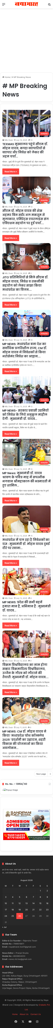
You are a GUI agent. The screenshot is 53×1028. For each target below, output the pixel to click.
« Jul (4, 927)
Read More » (11, 171)
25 (12, 916)
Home (7, 77)
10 (6, 903)
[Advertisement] (26, 42)
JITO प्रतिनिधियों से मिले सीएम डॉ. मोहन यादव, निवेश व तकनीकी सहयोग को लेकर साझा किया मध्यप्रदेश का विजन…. (25, 283)
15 (40, 903)
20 (26, 909)
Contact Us (35, 1014)
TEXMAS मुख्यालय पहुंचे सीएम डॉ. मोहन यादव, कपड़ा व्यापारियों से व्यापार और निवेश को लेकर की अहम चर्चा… (25, 150)
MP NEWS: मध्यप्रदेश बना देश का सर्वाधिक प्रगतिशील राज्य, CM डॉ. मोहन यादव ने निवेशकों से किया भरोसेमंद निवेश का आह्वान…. (24, 350)
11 (13, 903)
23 (47, 909)
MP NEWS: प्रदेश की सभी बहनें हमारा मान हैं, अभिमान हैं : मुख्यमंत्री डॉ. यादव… (26, 606)
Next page (41, 774)
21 (33, 909)
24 (6, 916)
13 (26, 903)
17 (6, 909)
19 (20, 909)
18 (13, 909)
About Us (24, 1014)
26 (19, 916)
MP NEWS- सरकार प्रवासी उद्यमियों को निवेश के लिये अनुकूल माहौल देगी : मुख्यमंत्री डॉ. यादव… (25, 414)
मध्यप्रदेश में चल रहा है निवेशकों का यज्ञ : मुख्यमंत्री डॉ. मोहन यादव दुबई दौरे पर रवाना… (26, 544)
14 (33, 903)
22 (40, 909)
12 (20, 903)
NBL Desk (9, 140)
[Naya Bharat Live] (26, 4)
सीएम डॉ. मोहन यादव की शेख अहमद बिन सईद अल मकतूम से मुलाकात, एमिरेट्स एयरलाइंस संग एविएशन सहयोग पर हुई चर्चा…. (25, 217)
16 (47, 903)
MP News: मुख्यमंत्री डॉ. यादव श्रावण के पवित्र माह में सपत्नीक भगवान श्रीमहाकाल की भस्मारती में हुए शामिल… (26, 479)
